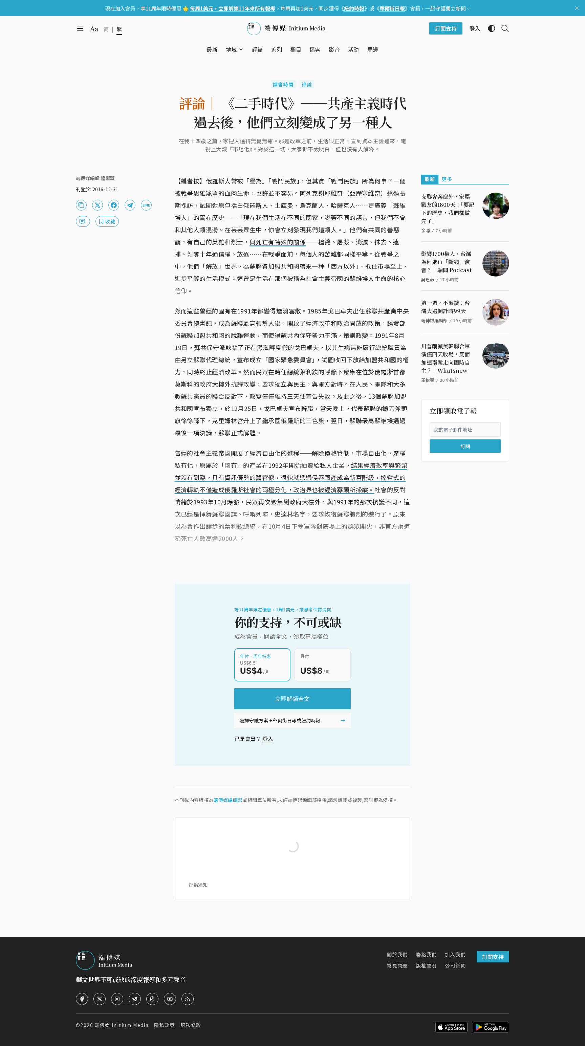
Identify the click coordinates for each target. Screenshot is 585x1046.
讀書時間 (283, 84)
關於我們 (397, 954)
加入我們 (455, 954)
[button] (231, 49)
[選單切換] (241, 49)
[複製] (81, 205)
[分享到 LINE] (146, 205)
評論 (307, 84)
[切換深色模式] (489, 28)
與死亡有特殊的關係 (278, 241)
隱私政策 (164, 1025)
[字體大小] (94, 29)
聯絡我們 (426, 954)
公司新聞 (455, 965)
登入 (267, 739)
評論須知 (198, 884)
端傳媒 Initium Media (121, 1025)
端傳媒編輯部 (227, 800)
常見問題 (397, 965)
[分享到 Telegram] (130, 205)
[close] (576, 8)
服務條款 (190, 1025)
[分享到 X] (97, 205)
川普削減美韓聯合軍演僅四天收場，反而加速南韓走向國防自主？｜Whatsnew (445, 358)
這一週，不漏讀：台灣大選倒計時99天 (445, 307)
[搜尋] (502, 28)
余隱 (425, 230)
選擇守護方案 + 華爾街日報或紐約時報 (280, 720)
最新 (430, 179)
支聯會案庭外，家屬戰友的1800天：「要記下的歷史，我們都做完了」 (447, 209)
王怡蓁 (427, 380)
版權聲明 (426, 965)
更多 (447, 179)
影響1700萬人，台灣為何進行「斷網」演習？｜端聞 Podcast (446, 262)
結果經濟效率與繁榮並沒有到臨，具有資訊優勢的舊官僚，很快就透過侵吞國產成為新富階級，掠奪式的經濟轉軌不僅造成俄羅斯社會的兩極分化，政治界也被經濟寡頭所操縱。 (291, 477)
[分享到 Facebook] (113, 205)
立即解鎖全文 (292, 698)
